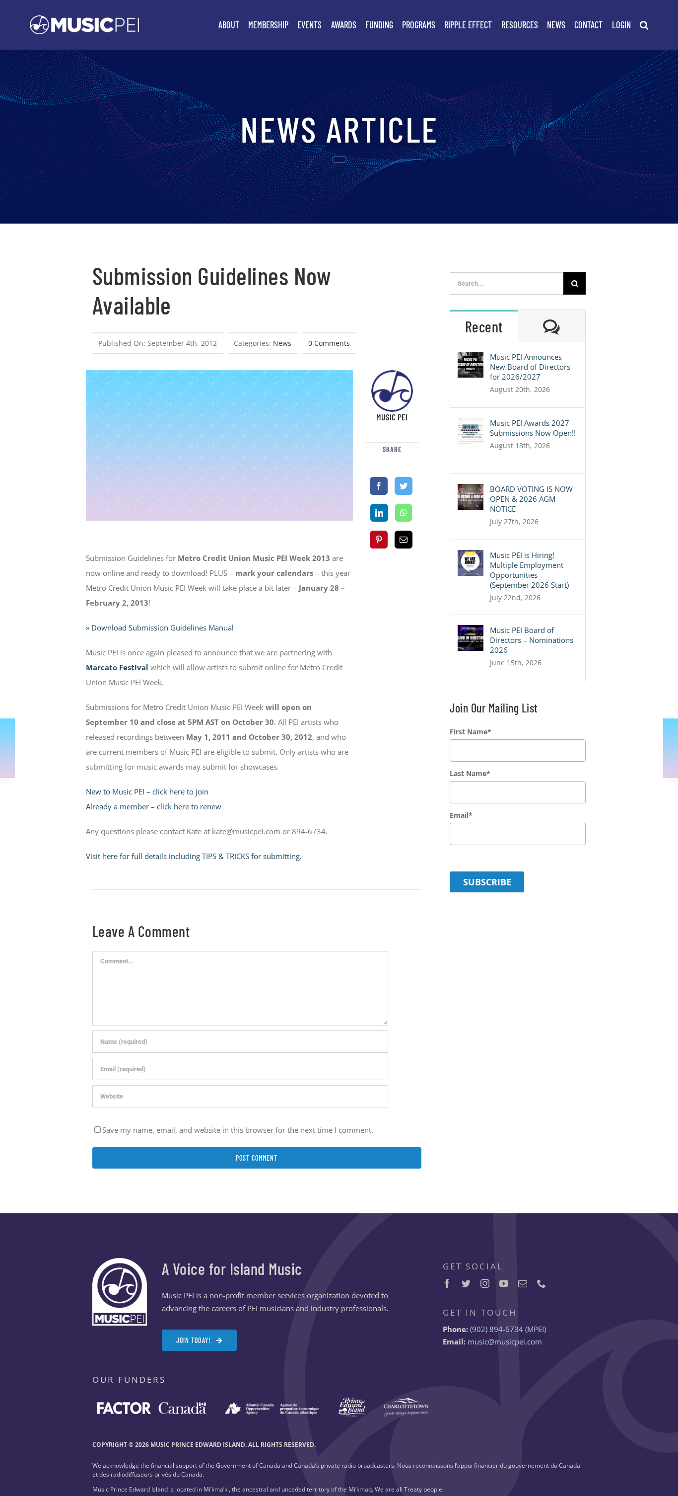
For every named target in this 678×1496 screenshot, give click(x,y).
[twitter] (466, 1283)
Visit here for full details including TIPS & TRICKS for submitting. (194, 856)
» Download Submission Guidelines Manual (160, 627)
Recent (484, 326)
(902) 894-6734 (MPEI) (508, 1329)
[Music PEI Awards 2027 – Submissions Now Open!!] (470, 425)
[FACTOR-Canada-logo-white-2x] (151, 1406)
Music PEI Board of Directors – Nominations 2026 (531, 640)
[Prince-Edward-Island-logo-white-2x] (351, 1401)
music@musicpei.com (505, 1341)
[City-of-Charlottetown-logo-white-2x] (406, 1402)
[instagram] (484, 1283)
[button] (644, 25)
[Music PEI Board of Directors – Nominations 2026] (470, 632)
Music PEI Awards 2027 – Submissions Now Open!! (533, 428)
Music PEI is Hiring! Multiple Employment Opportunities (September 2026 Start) (529, 570)
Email (461, 815)
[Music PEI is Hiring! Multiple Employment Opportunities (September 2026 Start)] (470, 557)
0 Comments (329, 343)
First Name (470, 731)
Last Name (470, 773)
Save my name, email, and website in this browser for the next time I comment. (237, 1130)
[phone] (541, 1283)
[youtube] (503, 1283)
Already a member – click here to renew (153, 806)
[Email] (403, 539)
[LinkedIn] (379, 512)
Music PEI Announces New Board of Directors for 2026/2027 (530, 367)
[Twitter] (403, 485)
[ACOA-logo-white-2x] (272, 1406)
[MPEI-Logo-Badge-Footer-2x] (119, 1261)
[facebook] (447, 1283)
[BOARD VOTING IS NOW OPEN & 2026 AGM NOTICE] (470, 491)
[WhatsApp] (403, 512)
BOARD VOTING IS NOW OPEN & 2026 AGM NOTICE (531, 499)
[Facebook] (378, 485)
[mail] (522, 1283)
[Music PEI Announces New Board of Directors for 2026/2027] (470, 359)
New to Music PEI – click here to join (147, 791)
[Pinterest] (378, 539)
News (282, 343)
